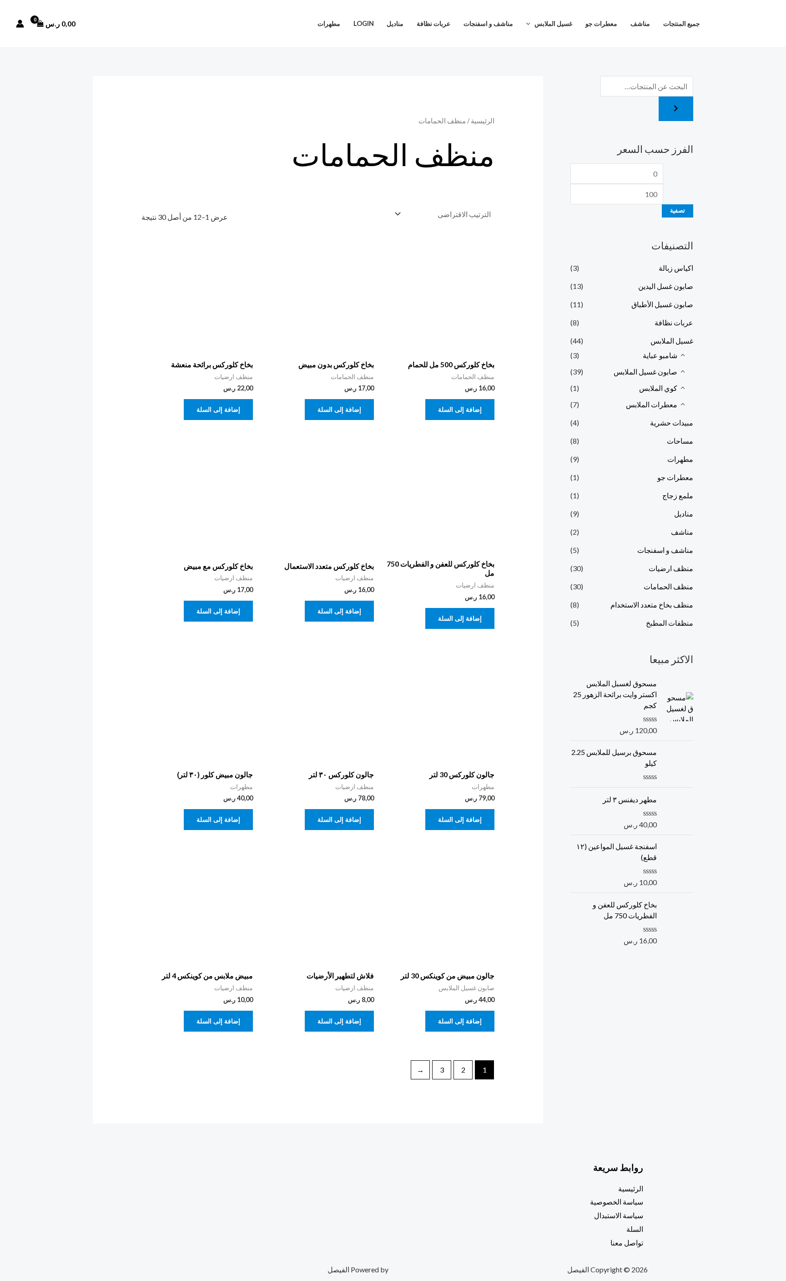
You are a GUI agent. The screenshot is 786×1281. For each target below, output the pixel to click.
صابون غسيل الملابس (645, 371)
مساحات (680, 440)
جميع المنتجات (681, 23)
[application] (530, 23)
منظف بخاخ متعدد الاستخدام (651, 604)
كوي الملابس (658, 388)
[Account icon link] (20, 24)
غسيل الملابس (553, 23)
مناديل (395, 23)
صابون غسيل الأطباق (662, 304)
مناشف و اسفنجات (488, 23)
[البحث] (676, 108)
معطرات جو (601, 23)
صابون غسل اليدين (665, 286)
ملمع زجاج (677, 495)
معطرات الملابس (651, 404)
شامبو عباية (660, 355)
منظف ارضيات (671, 568)
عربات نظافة (433, 23)
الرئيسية (482, 120)
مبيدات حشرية (671, 422)
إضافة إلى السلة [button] (460, 409)
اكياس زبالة (676, 267)
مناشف (640, 23)
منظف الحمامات (668, 586)
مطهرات (328, 23)
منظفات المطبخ (669, 622)
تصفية (677, 210)
